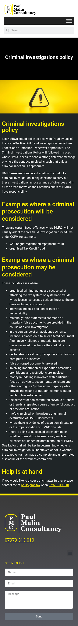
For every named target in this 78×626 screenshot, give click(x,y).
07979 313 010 (59, 485)
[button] (70, 553)
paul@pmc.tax (30, 485)
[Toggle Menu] (69, 21)
